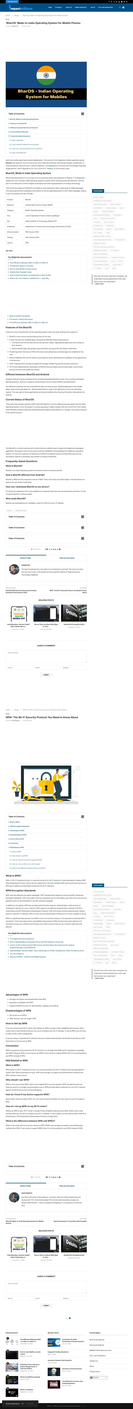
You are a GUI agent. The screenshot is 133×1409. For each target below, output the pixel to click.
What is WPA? (15, 822)
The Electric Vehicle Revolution (21, 319)
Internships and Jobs (100, 250)
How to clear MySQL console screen (23, 269)
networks (57, 880)
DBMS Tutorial (119, 229)
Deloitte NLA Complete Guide (20, 272)
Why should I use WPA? (20, 856)
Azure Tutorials (115, 204)
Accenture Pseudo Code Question (60, 1360)
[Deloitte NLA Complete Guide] (74, 613)
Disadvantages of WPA (18, 835)
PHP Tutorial (114, 250)
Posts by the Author (67, 558)
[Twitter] (111, 1)
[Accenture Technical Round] (54, 1372)
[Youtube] (119, 1)
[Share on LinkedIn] (55, 549)
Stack (95, 218)
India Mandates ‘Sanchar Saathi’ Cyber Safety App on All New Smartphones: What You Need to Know (47, 951)
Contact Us (94, 1361)
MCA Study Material (97, 1340)
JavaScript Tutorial (117, 257)
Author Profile (25, 558)
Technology (110, 225)
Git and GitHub (98, 225)
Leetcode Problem (108, 211)
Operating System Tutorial (102, 236)
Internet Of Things (99, 243)
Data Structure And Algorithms (103, 247)
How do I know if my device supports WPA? (27, 860)
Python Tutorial (98, 197)
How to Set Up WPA (17, 839)
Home (50, 7)
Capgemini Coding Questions (58, 1352)
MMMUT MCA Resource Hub (100, 1350)
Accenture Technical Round (72, 1369)
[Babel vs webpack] (12, 1393)
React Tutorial (109, 222)
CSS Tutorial (117, 215)
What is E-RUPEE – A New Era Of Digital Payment (28, 957)
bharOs (9, 510)
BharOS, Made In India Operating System (24, 119)
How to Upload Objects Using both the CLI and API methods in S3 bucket (36, 942)
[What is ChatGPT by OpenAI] (12, 1380)
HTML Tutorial (97, 233)
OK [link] (23, 1404)
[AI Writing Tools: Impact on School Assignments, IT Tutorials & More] (12, 1367)
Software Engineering (100, 257)
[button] (20, 1)
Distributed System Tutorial (102, 201)
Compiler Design (111, 208)
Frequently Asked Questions (20, 136)
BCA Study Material (97, 1345)
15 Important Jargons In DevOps (21, 266)
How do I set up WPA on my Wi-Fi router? (26, 864)
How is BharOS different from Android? (25, 144)
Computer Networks (100, 204)
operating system (21, 510)
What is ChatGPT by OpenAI (19, 316)
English (96, 1377)
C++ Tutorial (97, 268)
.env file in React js (17, 954)
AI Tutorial (96, 222)
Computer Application (108, 218)
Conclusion (14, 843)
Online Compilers (80, 7)
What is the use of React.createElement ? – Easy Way (29, 278)
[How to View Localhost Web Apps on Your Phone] (46, 613)
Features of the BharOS (18, 123)
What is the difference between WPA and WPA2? (29, 868)
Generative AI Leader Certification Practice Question (73, 1340)
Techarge (83, 1406)
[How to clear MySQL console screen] (12, 1355)
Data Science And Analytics (102, 240)
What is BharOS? (17, 140)
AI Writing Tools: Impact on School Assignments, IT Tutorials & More (30, 1366)
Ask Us (93, 7)
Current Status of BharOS (19, 132)
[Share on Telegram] (59, 549)
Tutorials (58, 7)
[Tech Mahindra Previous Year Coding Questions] (54, 1384)
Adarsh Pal (15, 26)
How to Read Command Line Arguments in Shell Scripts (30, 275)
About (92, 1366)
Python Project (120, 240)
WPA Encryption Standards (20, 826)
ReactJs (95, 211)
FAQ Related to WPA (17, 847)
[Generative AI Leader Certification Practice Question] (54, 1342)
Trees (108, 233)
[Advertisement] (46, 44)
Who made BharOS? (19, 153)
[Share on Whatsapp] (57, 549)
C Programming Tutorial (101, 264)
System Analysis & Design (101, 215)
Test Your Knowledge (100, 261)
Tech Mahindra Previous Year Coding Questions (72, 1382)
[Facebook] (109, 1)
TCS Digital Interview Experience (22, 939)
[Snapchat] (124, 1)
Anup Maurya (16, 720)
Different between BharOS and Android (24, 128)
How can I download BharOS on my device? (27, 148)
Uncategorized (98, 229)
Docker (109, 229)
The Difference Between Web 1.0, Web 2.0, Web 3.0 (29, 263)
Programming (97, 208)
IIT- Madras (48, 169)
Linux (107, 268)
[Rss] (126, 1)
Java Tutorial (117, 264)
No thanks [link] (30, 1404)
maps (38, 349)
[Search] (120, 7)
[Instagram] (114, 1)
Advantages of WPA (17, 830)
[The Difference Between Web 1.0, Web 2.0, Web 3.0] (12, 1342)
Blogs (17, 15)
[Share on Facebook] (49, 549)
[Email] (121, 1)
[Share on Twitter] (51, 549)
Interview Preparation (100, 254)
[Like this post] (47, 549)
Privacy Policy (95, 1371)
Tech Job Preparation (105, 7)
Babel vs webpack (26, 1389)
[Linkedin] (116, 1)
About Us (69, 7)
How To (122, 208)
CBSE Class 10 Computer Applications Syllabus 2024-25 (41, 1)
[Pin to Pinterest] (53, 549)
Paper (120, 261)
